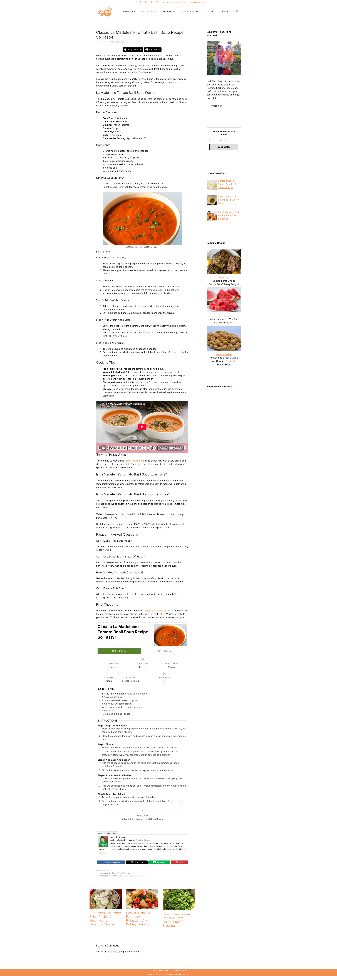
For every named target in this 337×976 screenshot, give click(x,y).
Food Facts (211, 11)
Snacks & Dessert (191, 11)
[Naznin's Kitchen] (105, 11)
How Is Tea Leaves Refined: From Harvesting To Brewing (176, 919)
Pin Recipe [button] (166, 651)
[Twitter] (146, 2)
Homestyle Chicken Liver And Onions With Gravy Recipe (122, 875)
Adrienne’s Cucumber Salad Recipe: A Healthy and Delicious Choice (105, 918)
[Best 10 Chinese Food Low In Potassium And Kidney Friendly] (142, 907)
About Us (226, 11)
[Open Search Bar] (237, 11)
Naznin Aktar (117, 837)
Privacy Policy (164, 970)
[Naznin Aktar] (103, 846)
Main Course (129, 11)
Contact (154, 970)
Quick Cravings (169, 11)
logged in (115, 951)
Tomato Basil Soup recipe (156, 610)
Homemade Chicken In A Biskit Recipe (114, 873)
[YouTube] (151, 2)
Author (100, 833)
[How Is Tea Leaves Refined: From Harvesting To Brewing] (179, 908)
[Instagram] (157, 2)
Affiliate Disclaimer (179, 970)
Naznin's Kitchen (143, 840)
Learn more (215, 106)
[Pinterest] (140, 2)
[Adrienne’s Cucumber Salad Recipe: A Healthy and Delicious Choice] (106, 907)
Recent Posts (111, 833)
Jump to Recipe (134, 49)
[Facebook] (135, 2)
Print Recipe (154, 49)
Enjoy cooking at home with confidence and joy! (184, 2)
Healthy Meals (148, 11)
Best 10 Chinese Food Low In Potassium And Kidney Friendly (138, 918)
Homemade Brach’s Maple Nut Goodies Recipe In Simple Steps (223, 361)
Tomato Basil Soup (134, 460)
